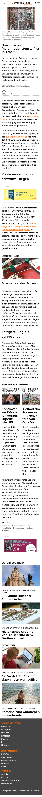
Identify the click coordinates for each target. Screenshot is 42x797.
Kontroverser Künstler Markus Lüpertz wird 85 (10, 416)
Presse (15, 791)
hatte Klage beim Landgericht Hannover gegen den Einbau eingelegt (19, 226)
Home (4, 92)
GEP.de (4, 774)
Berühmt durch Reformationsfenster (10, 391)
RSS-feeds (6, 754)
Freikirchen (6, 784)
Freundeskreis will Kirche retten (30, 391)
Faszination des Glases (19, 283)
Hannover (6, 526)
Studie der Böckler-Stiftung (18, 673)
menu (3, 3)
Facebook (5, 726)
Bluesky (5, 739)
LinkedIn (5, 745)
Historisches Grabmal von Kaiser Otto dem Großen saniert (18, 635)
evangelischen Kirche (16, 137)
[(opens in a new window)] (20, 194)
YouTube (5, 733)
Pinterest (5, 736)
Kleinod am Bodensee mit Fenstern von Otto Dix (31, 416)
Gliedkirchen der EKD (11, 780)
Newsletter (6, 757)
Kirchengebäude (23, 86)
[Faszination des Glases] (21, 268)
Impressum (35, 791)
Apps (3, 767)
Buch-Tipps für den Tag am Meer (19, 708)
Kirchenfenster (18, 526)
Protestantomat (9, 760)
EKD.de (4, 777)
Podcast (5, 763)
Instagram (6, 729)
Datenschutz (24, 791)
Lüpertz (29, 526)
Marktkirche (6, 528)
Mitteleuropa (19, 528)
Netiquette (7, 791)
